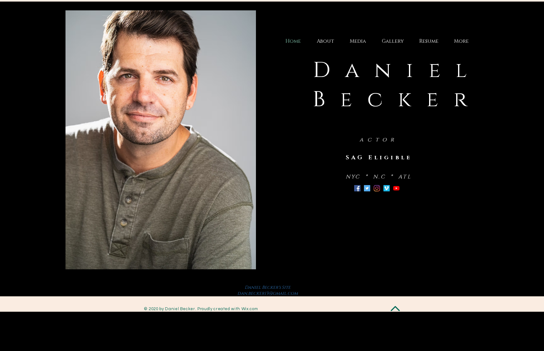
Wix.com (249, 309)
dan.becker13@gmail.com (267, 293)
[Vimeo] (386, 188)
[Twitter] (367, 188)
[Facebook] (357, 188)
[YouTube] (396, 188)
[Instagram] (377, 188)
